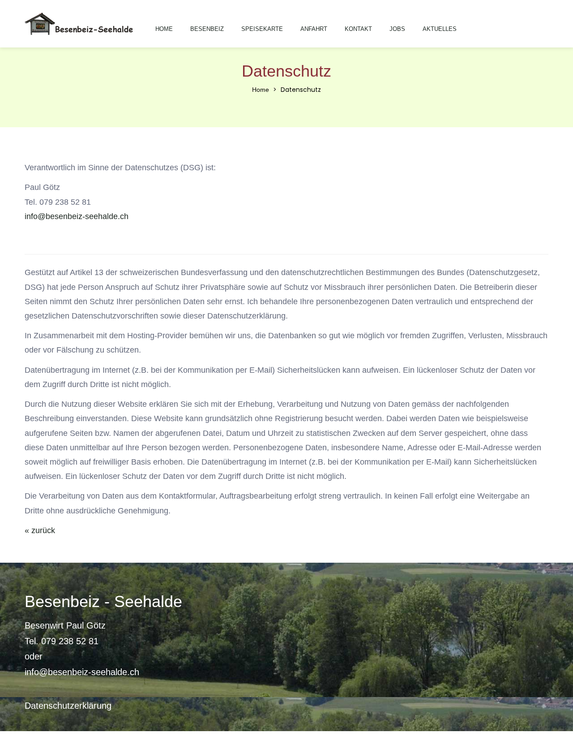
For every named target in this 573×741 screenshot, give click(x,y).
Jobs (397, 29)
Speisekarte (262, 29)
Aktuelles (440, 29)
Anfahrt (313, 29)
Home (164, 29)
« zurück (40, 530)
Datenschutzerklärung (68, 706)
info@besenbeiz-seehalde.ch (76, 216)
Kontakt (358, 29)
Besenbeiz (207, 29)
